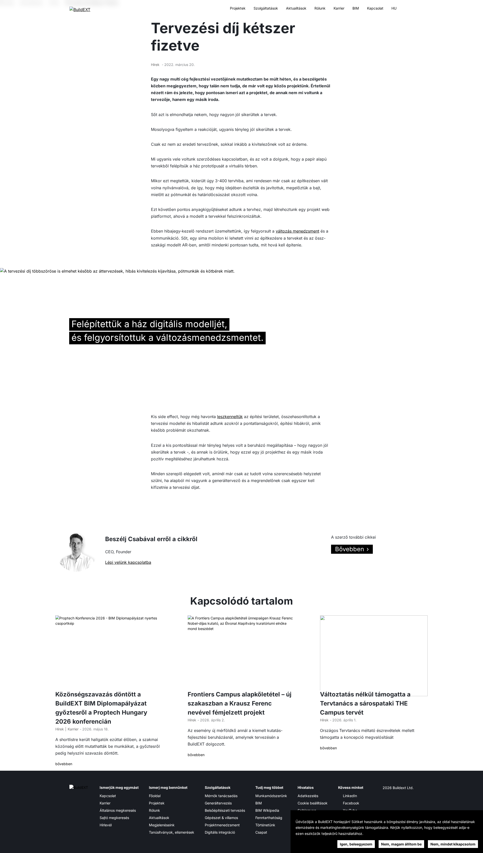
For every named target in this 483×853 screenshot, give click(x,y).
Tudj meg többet (269, 787)
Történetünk (265, 825)
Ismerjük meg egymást (119, 787)
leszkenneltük (230, 416)
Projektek (238, 8)
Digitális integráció (220, 832)
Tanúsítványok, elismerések (171, 832)
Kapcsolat (375, 8)
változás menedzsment (297, 231)
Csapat (261, 832)
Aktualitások (296, 8)
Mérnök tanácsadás (221, 796)
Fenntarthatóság (268, 817)
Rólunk (320, 8)
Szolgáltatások (266, 8)
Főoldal (154, 796)
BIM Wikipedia (267, 810)
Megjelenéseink (162, 825)
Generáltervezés (218, 803)
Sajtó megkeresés (114, 817)
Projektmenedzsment (222, 825)
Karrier (339, 8)
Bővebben (349, 549)
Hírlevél (106, 825)
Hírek (155, 64)
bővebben (63, 764)
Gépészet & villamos (221, 817)
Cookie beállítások (313, 803)
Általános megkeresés (118, 810)
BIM (355, 8)
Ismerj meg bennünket (168, 787)
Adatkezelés (308, 796)
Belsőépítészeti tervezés (225, 810)
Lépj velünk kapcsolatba (128, 562)
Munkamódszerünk (271, 796)
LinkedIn (350, 796)
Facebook (351, 803)
